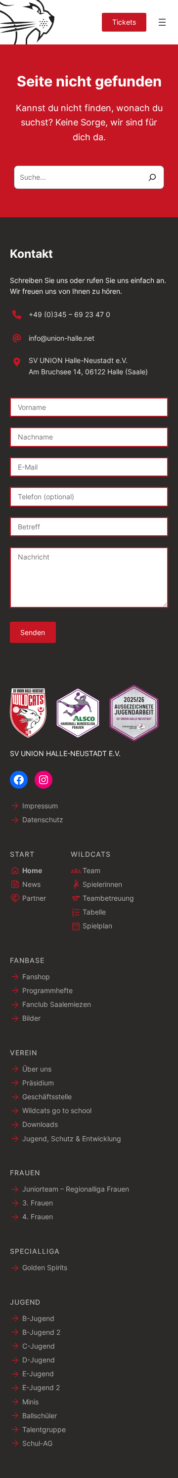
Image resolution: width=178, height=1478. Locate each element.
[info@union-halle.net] (52, 338)
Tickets (124, 22)
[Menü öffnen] (162, 22)
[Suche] (152, 177)
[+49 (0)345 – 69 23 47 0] (60, 314)
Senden (32, 632)
